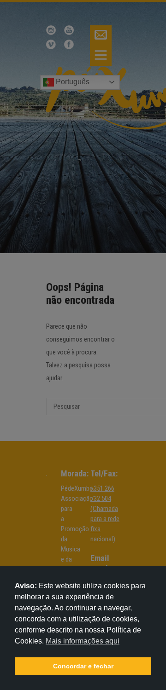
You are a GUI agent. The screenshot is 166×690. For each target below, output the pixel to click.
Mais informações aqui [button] (82, 641)
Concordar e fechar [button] (83, 666)
